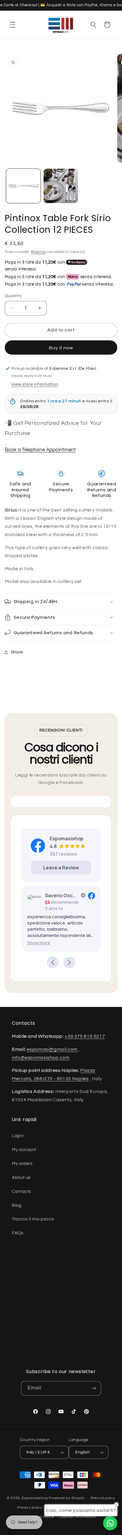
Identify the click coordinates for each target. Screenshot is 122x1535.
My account (24, 1149)
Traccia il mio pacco (33, 1219)
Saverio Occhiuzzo (61, 895)
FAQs (17, 1233)
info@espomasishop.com (41, 1057)
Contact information (78, 1516)
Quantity (13, 296)
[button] (12, 24)
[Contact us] (110, 1523)
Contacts (21, 1191)
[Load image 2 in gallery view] (61, 186)
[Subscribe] (94, 1388)
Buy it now (61, 347)
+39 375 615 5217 (85, 1036)
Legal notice (43, 1516)
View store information (34, 384)
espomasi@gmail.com (52, 1049)
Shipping (38, 252)
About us (21, 1177)
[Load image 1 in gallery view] (23, 186)
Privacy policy (29, 1507)
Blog (17, 1205)
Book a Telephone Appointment (40, 449)
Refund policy (103, 1498)
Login (17, 1136)
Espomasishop (35, 1498)
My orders (22, 1163)
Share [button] (17, 652)
